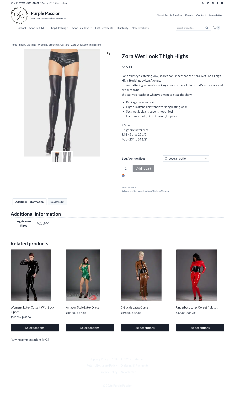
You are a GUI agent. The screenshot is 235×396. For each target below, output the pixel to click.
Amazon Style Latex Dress (82, 307)
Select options (34, 328)
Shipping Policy (99, 359)
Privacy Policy (108, 372)
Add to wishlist (135, 176)
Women (165, 191)
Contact (201, 15)
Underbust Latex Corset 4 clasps (197, 307)
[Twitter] (208, 3)
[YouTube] (222, 3)
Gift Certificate (104, 27)
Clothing (137, 191)
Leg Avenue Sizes (133, 158)
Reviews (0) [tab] (57, 201)
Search (208, 28)
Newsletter (216, 15)
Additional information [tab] (29, 201)
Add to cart (143, 168)
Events (189, 15)
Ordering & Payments (134, 365)
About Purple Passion (169, 15)
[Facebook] (203, 3)
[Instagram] (213, 3)
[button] (109, 53)
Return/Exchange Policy (101, 365)
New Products (140, 27)
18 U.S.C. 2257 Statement (129, 359)
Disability (122, 27)
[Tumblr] (217, 3)
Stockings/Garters (151, 191)
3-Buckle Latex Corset (135, 307)
